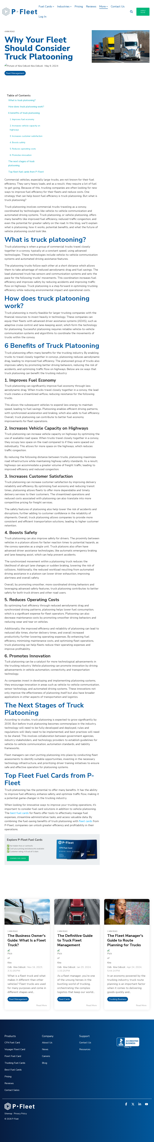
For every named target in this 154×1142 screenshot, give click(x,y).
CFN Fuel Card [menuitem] (12, 1042)
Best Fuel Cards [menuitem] (13, 1069)
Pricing (79, 6)
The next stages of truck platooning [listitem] (21, 163)
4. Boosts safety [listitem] (17, 142)
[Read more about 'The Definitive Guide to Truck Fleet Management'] (77, 911)
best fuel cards (19, 813)
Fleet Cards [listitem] (64, 999)
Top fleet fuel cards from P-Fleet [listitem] (26, 171)
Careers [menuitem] (46, 1056)
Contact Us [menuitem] (85, 1042)
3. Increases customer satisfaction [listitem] (26, 136)
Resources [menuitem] (84, 1049)
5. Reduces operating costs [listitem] (23, 148)
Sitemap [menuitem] (8, 1113)
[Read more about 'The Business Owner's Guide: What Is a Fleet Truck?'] (27, 911)
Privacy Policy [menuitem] (20, 1113)
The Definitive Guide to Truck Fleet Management (75, 940)
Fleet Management (15, 73)
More (102, 6)
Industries (63, 6)
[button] (126, 1104)
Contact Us (118, 6)
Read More (41, 1005)
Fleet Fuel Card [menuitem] (13, 1056)
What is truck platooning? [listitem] (22, 100)
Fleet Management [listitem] (18, 999)
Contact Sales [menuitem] (12, 1090)
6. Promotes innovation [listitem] (21, 155)
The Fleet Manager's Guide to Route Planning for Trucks (125, 940)
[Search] (131, 12)
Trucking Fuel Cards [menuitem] (15, 1063)
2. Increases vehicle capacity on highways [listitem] (25, 127)
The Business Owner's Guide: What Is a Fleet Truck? (27, 940)
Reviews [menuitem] (9, 1083)
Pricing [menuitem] (8, 1076)
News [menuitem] (45, 1049)
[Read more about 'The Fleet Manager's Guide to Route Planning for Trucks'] (126, 912)
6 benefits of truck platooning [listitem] (24, 113)
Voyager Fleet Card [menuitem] (15, 1049)
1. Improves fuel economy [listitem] (22, 119)
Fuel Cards (45, 6)
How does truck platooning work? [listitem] (26, 106)
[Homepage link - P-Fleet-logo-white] (20, 1108)
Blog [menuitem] (44, 1063)
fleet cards (85, 821)
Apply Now (142, 12)
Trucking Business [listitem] (117, 999)
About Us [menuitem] (47, 1042)
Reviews (91, 6)
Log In (42, 16)
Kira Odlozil (36, 66)
